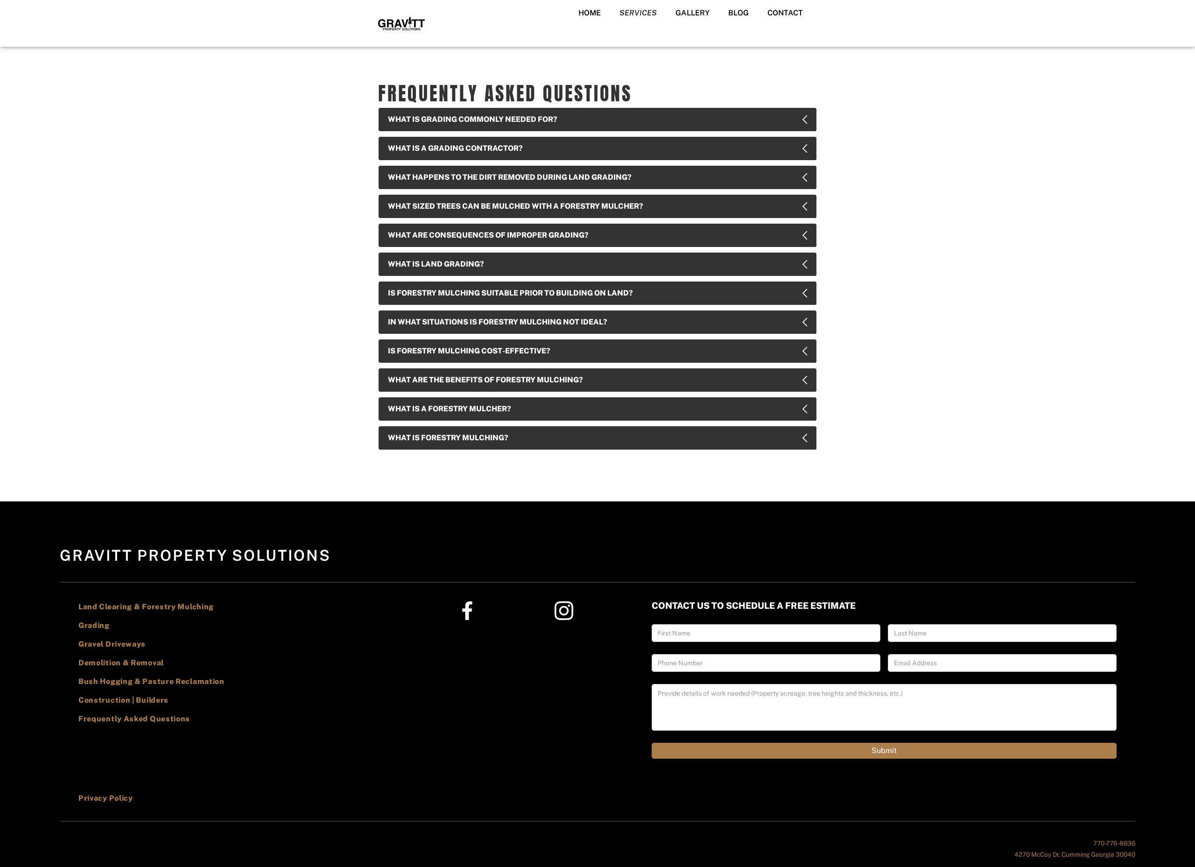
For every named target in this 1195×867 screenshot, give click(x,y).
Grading (94, 625)
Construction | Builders (123, 700)
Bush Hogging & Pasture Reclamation (151, 681)
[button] (638, 13)
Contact (785, 12)
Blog (738, 12)
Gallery (692, 12)
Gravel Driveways (112, 644)
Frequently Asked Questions (134, 718)
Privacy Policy (105, 798)
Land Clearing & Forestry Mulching (146, 606)
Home (589, 12)
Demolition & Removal (121, 662)
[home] (401, 23)
